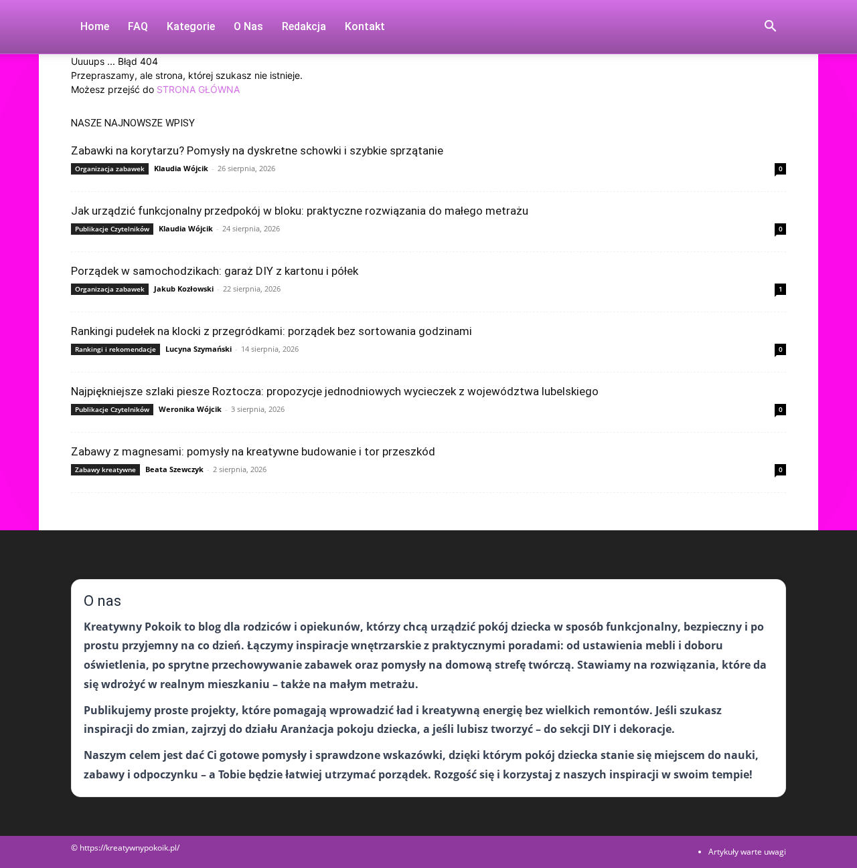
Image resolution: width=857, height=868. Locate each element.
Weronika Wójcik (190, 409)
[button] (770, 27)
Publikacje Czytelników (112, 228)
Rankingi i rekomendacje (115, 349)
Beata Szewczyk (174, 469)
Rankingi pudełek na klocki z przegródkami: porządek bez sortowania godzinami (271, 331)
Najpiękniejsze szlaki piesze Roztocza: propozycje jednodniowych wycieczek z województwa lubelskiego (335, 391)
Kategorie (191, 26)
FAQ (138, 26)
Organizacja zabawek (110, 168)
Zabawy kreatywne (105, 469)
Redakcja (304, 26)
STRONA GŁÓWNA (198, 89)
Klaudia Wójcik (181, 168)
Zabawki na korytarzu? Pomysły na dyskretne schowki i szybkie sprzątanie (257, 150)
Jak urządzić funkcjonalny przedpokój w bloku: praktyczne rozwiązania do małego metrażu (299, 210)
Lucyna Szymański (198, 349)
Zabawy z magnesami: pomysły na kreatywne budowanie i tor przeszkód (253, 451)
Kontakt (365, 26)
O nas (248, 26)
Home (94, 26)
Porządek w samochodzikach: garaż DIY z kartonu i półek (214, 271)
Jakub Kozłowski (184, 289)
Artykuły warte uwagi (747, 851)
